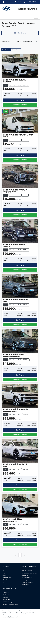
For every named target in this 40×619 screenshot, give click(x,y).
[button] (36, 17)
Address (19, 2)
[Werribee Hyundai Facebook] (4, 2)
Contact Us (6, 595)
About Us (6, 592)
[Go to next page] (24, 555)
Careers (5, 597)
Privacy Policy (7, 602)
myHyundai (25, 584)
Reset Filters (6, 50)
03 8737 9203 (31, 2)
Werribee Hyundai (27, 9)
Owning (24, 580)
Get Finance (20, 100)
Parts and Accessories (29, 573)
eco (4, 573)
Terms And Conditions (10, 604)
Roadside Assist (26, 577)
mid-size (6, 580)
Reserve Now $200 (20, 105)
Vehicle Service (26, 571)
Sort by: (19, 41)
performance (7, 577)
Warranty (24, 575)
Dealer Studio (14, 617)
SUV (4, 571)
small (4, 575)
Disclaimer (6, 599)
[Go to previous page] (15, 555)
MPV (4, 582)
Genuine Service (27, 582)
